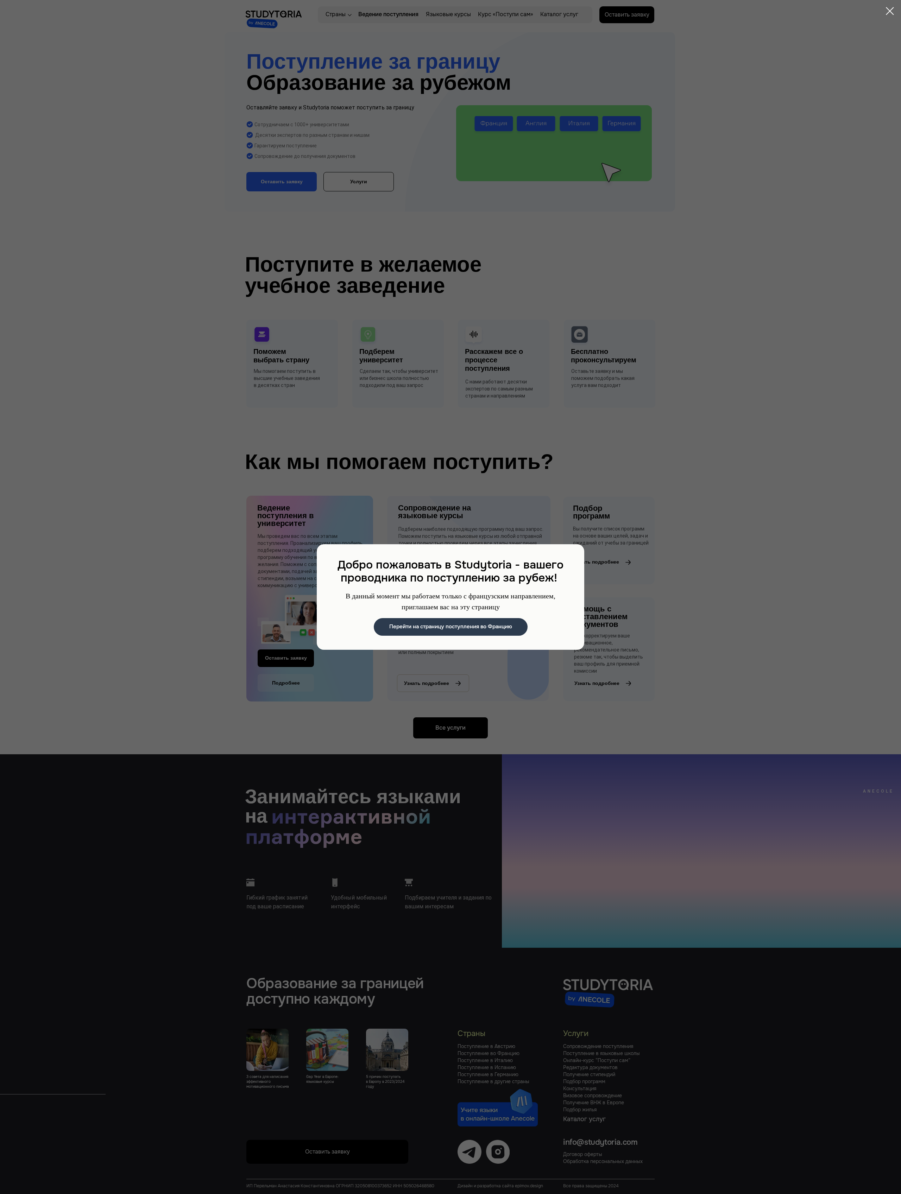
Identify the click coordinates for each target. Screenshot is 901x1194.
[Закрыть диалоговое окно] (889, 11)
